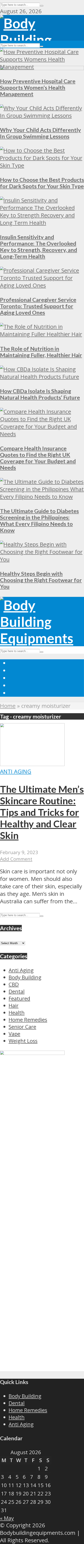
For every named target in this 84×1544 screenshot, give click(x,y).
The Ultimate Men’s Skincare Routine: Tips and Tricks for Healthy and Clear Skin (42, 812)
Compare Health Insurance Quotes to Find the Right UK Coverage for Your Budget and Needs (38, 458)
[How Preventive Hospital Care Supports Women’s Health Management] (42, 67)
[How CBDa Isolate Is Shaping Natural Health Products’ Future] (42, 376)
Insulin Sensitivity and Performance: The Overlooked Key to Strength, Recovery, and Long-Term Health (38, 246)
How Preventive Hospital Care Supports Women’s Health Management (37, 87)
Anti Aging (15, 771)
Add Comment (16, 859)
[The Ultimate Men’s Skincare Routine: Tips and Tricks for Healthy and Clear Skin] (32, 764)
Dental (17, 1402)
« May (7, 1518)
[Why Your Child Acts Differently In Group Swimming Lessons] (42, 115)
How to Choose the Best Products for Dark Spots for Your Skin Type (42, 182)
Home (8, 706)
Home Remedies (28, 1410)
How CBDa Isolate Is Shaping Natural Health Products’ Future (40, 394)
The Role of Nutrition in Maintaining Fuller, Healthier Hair (41, 351)
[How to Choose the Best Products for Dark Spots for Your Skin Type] (42, 165)
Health (17, 1417)
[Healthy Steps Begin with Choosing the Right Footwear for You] (42, 559)
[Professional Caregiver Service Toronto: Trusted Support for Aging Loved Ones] (42, 285)
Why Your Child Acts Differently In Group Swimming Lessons (40, 133)
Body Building (25, 1395)
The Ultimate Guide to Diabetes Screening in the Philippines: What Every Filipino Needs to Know (39, 520)
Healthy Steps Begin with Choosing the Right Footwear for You (41, 580)
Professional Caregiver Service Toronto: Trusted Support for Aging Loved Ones (38, 306)
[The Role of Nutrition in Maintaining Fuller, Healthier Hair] (42, 334)
